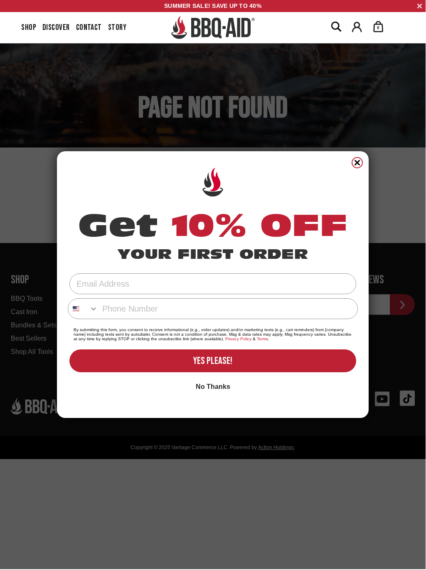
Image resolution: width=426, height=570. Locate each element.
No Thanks (213, 386)
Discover (56, 27)
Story (117, 27)
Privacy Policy (238, 339)
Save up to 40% (212, 5)
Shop (28, 27)
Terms (262, 339)
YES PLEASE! (212, 361)
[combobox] (83, 309)
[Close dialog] (357, 162)
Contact (89, 27)
